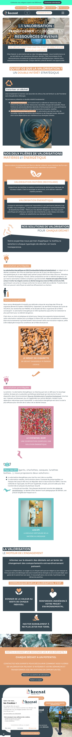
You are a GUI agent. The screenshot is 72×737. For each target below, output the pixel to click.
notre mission (43, 54)
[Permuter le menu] (63, 13)
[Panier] (27, 13)
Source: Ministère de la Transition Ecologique (44, 396)
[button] (68, 709)
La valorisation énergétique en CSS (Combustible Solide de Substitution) (30, 270)
